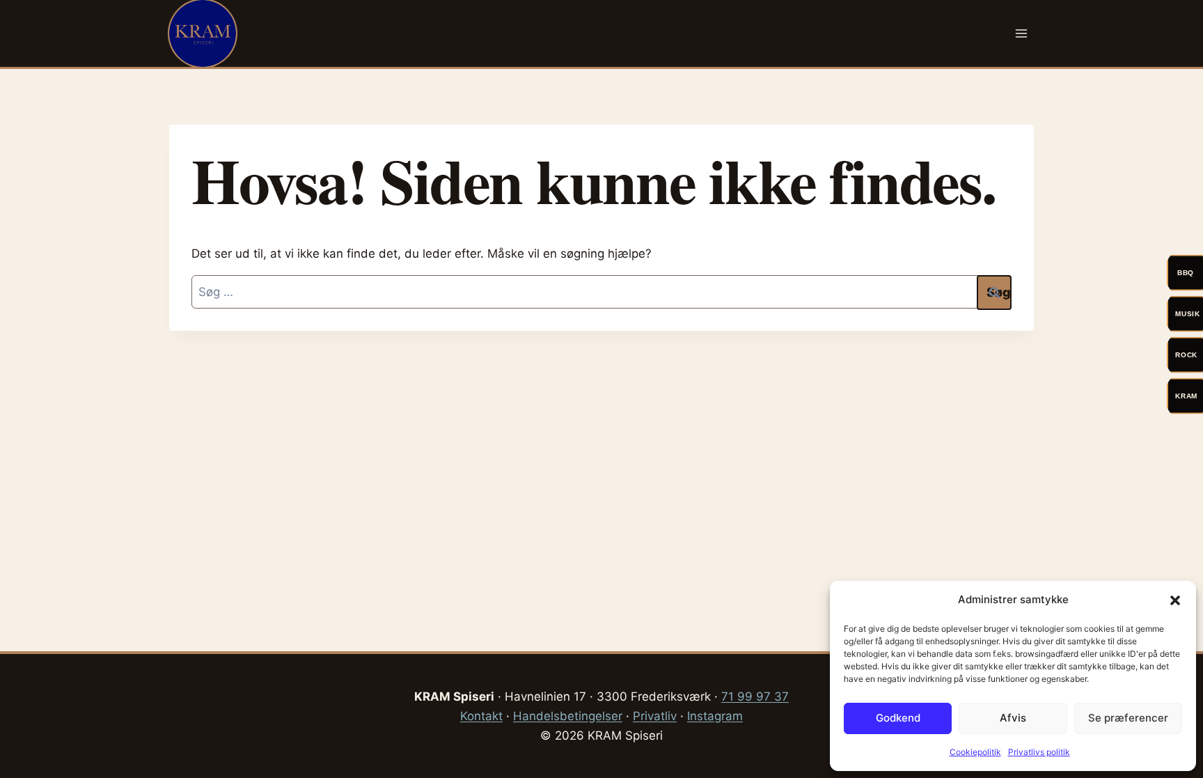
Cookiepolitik (975, 752)
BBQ (1185, 273)
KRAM (1186, 396)
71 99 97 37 (755, 696)
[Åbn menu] (1021, 33)
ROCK (1186, 355)
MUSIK (1187, 314)
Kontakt (481, 716)
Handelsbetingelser (567, 716)
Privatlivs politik (1039, 752)
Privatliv (655, 716)
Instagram (715, 716)
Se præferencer (1128, 717)
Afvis (1013, 717)
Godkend (898, 717)
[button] (1175, 600)
